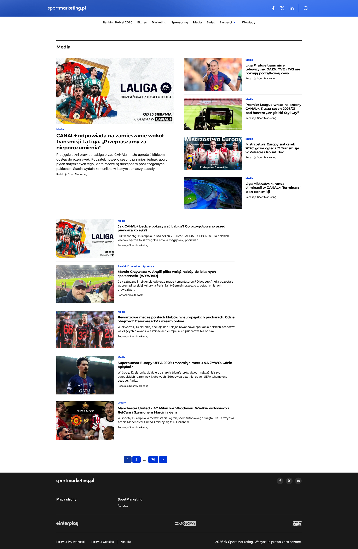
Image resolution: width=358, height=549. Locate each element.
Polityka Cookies (102, 541)
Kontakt (126, 541)
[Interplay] (67, 523)
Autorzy (123, 505)
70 (153, 459)
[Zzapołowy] (185, 523)
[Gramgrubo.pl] (297, 523)
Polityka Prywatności (70, 541)
